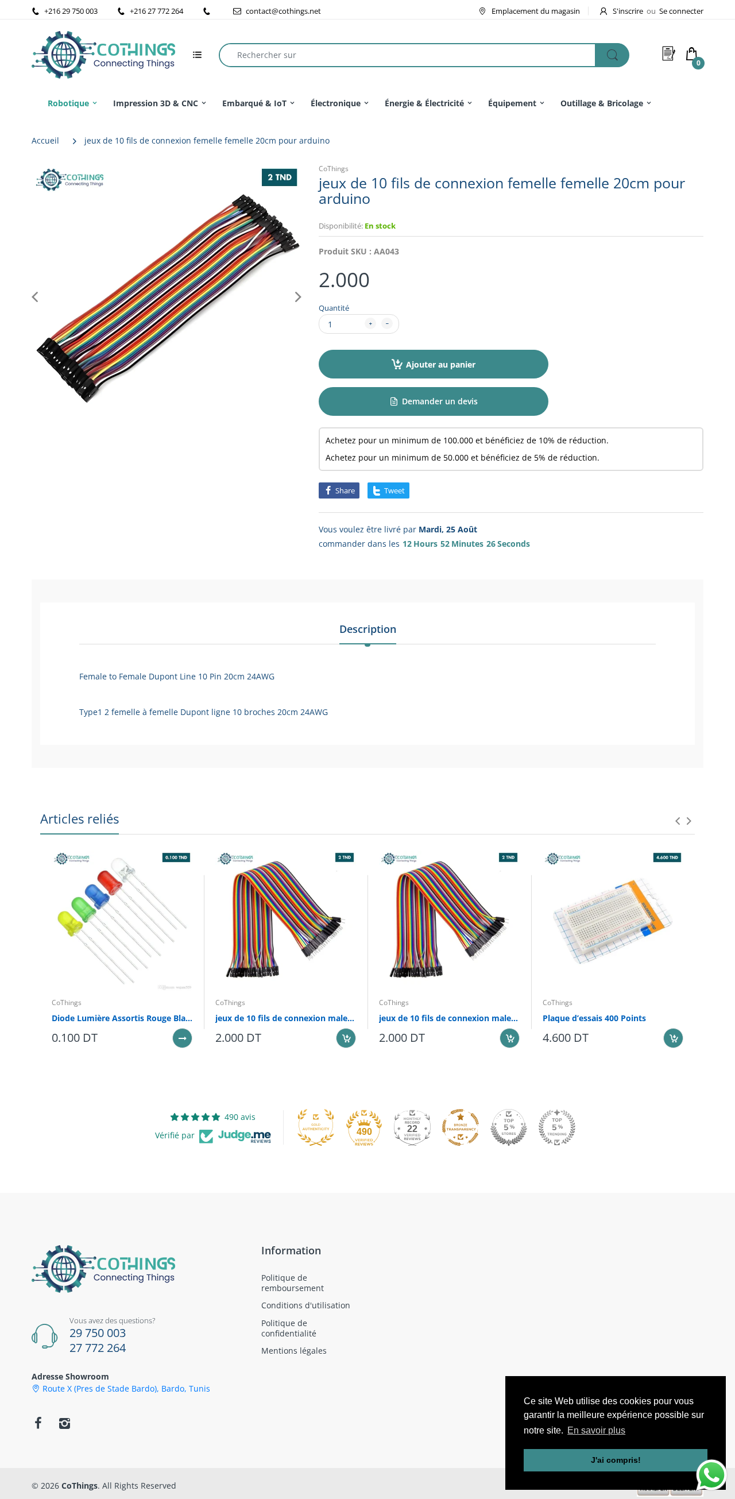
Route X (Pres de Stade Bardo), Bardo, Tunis (126, 1389)
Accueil (45, 140)
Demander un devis (440, 401)
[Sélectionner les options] (182, 1038)
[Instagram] (64, 1423)
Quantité (334, 308)
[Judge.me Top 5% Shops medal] (508, 1127)
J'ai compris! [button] (616, 1460)
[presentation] (677, 820)
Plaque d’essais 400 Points (594, 1018)
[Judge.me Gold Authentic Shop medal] (315, 1127)
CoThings (334, 168)
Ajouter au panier (440, 364)
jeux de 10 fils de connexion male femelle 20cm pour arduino (285, 1018)
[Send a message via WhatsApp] (712, 1475)
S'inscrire (628, 11)
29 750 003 (97, 1332)
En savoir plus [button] (596, 1430)
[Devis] (669, 53)
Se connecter (681, 11)
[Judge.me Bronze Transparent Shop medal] (460, 1127)
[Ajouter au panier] (346, 1038)
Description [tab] (367, 629)
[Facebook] (38, 1423)
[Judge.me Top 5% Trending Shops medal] (557, 1127)
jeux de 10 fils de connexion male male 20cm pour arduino (449, 1018)
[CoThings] (103, 53)
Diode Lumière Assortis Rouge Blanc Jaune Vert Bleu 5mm (122, 1018)
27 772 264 (97, 1347)
